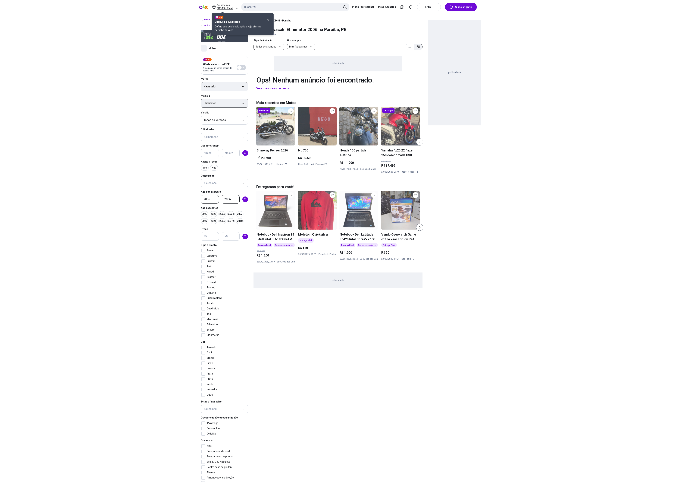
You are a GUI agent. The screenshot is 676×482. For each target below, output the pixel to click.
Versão (205, 112)
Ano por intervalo (211, 191)
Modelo (205, 95)
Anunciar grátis (463, 7)
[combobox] (295, 7)
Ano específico (209, 208)
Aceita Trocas (209, 161)
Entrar (429, 7)
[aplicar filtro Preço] (245, 236)
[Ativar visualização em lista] (410, 47)
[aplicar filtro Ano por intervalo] (245, 199)
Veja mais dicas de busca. (273, 88)
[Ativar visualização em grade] (418, 47)
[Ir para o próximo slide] (419, 141)
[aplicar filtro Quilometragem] (245, 153)
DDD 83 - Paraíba (281, 20)
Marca (204, 79)
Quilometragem (210, 145)
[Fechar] (268, 20)
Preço (204, 229)
